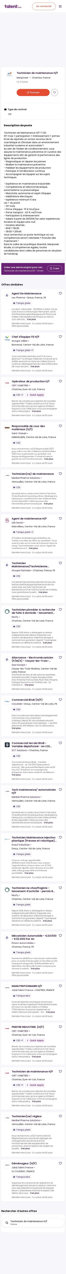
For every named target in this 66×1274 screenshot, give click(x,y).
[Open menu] (60, 6)
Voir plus (31, 319)
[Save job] (54, 92)
